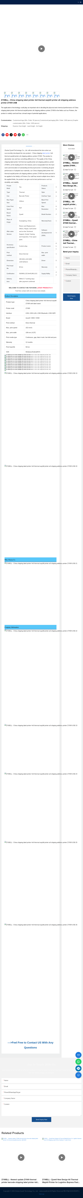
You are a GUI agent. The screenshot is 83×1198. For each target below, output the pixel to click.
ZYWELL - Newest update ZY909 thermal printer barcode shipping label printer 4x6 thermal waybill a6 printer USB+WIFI (71, 164)
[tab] (29, 145)
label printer (46, 153)
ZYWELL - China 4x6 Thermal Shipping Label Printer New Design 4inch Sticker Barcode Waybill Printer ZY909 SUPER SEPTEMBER (71, 242)
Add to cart (69, 170)
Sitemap (41, 1194)
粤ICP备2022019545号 (71, 1191)
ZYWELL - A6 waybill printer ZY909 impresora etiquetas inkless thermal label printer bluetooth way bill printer (70, 203)
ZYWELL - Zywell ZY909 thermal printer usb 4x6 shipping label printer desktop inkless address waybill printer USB (71, 221)
